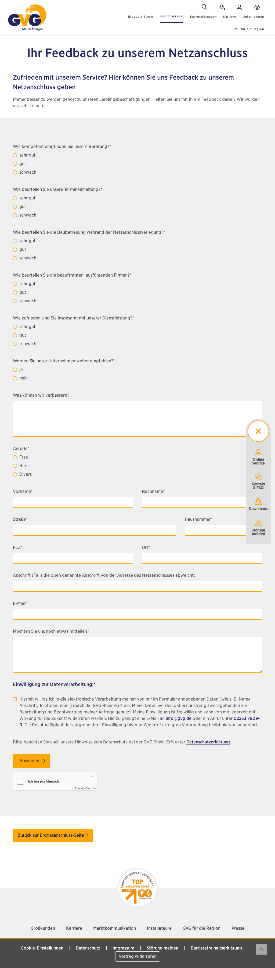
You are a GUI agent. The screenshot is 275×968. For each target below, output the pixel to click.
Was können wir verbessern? (41, 395)
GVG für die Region (248, 29)
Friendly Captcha (85, 788)
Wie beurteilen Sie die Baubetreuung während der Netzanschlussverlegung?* (89, 232)
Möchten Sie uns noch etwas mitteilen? (51, 631)
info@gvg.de (178, 718)
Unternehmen (253, 16)
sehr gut (27, 155)
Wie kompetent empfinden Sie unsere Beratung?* (62, 146)
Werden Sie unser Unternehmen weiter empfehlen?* (64, 360)
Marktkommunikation (114, 928)
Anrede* (21, 448)
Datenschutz (88, 948)
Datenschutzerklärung (208, 741)
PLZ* (18, 547)
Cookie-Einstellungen (42, 948)
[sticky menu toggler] (258, 431)
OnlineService (258, 461)
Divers (25, 474)
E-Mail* (20, 603)
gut (22, 163)
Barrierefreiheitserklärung (216, 948)
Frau (23, 457)
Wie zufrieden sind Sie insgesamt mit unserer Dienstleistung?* (73, 318)
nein (23, 378)
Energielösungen (203, 16)
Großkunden (43, 928)
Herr (23, 465)
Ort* (146, 547)
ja (21, 369)
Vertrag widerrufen (138, 956)
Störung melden (258, 532)
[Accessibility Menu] (257, 7)
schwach (27, 172)
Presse (237, 928)
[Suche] (204, 7)
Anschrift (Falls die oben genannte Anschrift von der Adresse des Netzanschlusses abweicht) (104, 575)
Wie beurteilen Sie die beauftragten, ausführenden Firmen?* (72, 275)
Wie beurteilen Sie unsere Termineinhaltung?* (57, 189)
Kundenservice (171, 16)
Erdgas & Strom (140, 16)
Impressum (123, 948)
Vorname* (23, 491)
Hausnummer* (199, 519)
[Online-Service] (239, 7)
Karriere (229, 16)
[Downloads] (221, 7)
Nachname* (153, 491)
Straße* (20, 519)
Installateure (159, 928)
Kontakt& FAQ (258, 486)
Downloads (258, 509)
